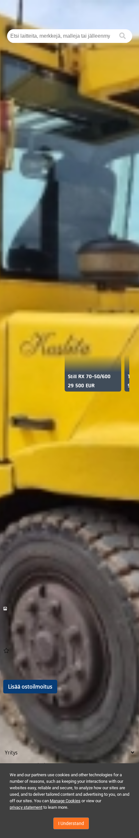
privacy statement (26, 807)
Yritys (11, 753)
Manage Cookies (65, 800)
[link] (69, 608)
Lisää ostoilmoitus (30, 686)
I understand (71, 823)
